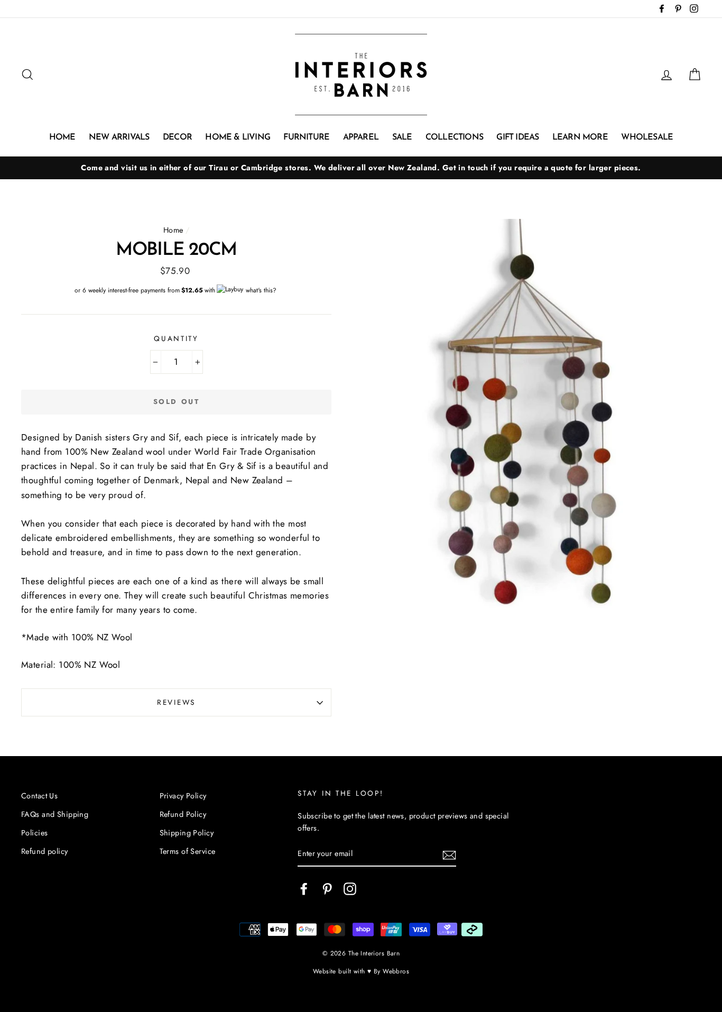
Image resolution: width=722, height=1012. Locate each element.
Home (62, 137)
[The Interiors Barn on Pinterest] (327, 889)
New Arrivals (119, 137)
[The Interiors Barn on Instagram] (350, 889)
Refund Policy (183, 814)
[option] (361, 168)
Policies (34, 832)
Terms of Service (188, 851)
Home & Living (237, 137)
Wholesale (647, 137)
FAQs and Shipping (54, 814)
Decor (177, 137)
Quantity (176, 338)
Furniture (306, 137)
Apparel (360, 137)
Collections (454, 137)
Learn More (580, 137)
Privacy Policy (183, 795)
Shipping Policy (187, 832)
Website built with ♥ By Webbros (361, 971)
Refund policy (44, 851)
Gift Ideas (517, 137)
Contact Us (39, 795)
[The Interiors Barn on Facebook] (304, 889)
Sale (402, 137)
